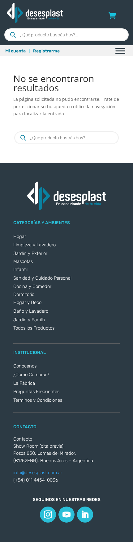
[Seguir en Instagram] (48, 515)
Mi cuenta (15, 51)
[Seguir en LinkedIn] (85, 515)
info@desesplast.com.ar (37, 472)
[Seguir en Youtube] (66, 515)
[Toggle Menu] (120, 51)
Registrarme (46, 51)
